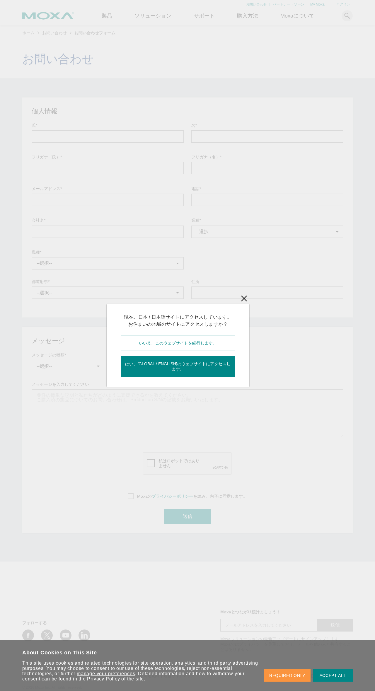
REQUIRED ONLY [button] (287, 675)
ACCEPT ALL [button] (333, 675)
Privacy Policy (103, 678)
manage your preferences (106, 673)
